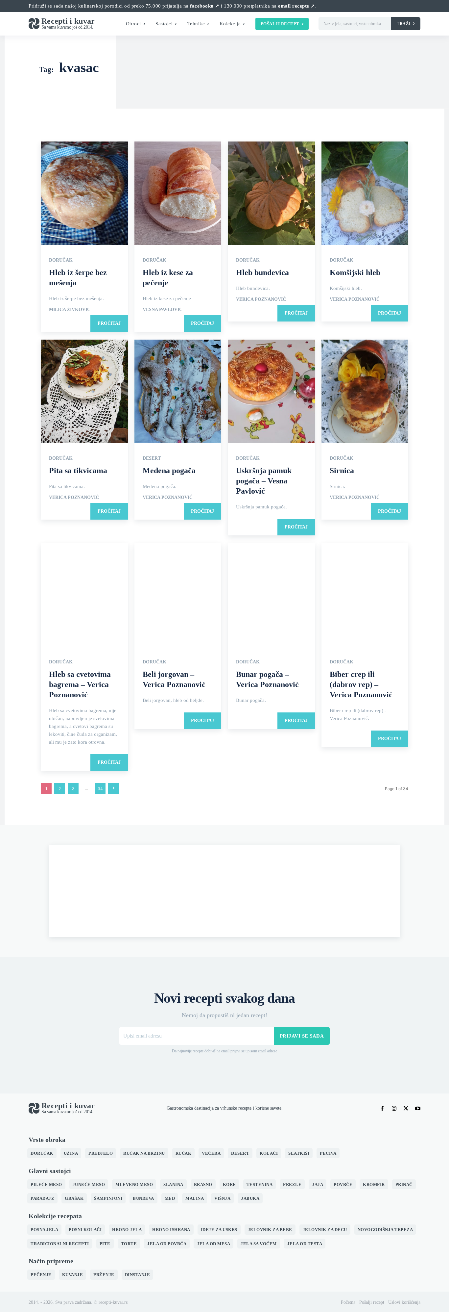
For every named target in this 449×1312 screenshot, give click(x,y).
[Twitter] (406, 1108)
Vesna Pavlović (162, 309)
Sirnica (342, 470)
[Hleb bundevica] (271, 193)
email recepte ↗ (296, 6)
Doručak (61, 260)
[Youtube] (417, 1108)
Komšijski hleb (355, 272)
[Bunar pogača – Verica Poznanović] (271, 595)
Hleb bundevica (262, 272)
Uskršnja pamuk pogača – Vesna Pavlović (264, 480)
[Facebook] (382, 1108)
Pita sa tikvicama (78, 470)
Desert (152, 458)
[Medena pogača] (178, 392)
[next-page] (113, 788)
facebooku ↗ (205, 6)
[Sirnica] (365, 392)
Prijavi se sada (302, 1036)
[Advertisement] (224, 891)
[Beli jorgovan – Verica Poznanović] (178, 595)
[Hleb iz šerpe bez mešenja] (84, 193)
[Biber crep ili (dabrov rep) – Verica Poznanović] (365, 595)
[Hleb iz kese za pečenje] (178, 193)
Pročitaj (109, 323)
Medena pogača (169, 470)
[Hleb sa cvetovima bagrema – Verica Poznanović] (84, 595)
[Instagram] (394, 1108)
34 (100, 788)
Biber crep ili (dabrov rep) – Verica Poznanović (361, 684)
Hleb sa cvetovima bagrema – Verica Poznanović (80, 684)
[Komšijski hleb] (365, 193)
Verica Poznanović (261, 299)
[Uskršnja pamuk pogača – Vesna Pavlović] (271, 392)
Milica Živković (69, 309)
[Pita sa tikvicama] (84, 392)
